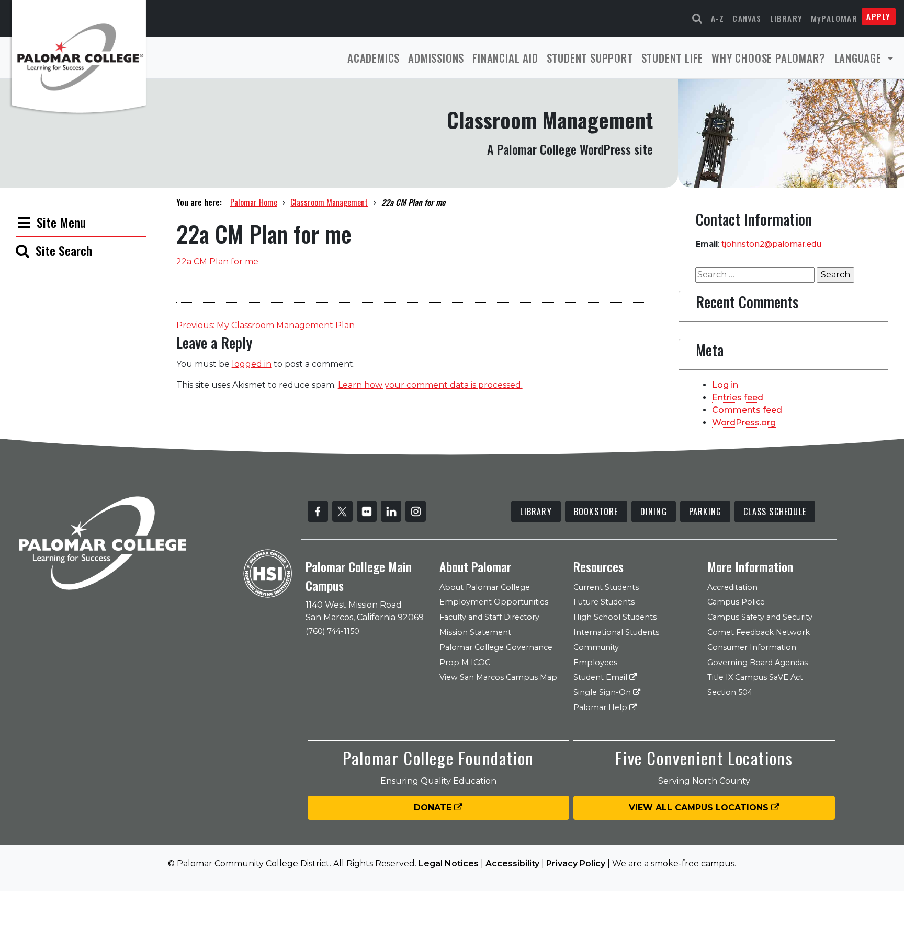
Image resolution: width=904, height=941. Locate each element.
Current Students (606, 587)
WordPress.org (744, 422)
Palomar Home (253, 202)
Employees (595, 662)
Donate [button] (434, 807)
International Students (616, 632)
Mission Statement (475, 632)
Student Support (590, 58)
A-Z (718, 18)
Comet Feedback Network (758, 632)
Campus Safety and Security (759, 617)
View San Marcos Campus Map (498, 677)
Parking (705, 511)
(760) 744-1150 (332, 631)
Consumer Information (751, 647)
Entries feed (737, 397)
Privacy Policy (575, 863)
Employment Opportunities (493, 602)
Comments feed (747, 410)
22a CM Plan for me (217, 261)
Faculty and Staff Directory (489, 617)
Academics (373, 58)
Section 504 (729, 692)
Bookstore (596, 511)
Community (596, 647)
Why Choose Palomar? (768, 58)
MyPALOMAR (834, 18)
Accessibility (512, 863)
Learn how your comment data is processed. (430, 385)
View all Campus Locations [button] (700, 807)
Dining (653, 511)
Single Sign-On (603, 692)
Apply (878, 16)
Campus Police (736, 602)
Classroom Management (329, 202)
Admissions (436, 58)
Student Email (601, 677)
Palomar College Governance (495, 647)
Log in (725, 385)
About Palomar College (484, 587)
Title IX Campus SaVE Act (755, 677)
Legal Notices (449, 863)
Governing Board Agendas (757, 662)
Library (786, 18)
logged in (252, 364)
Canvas (746, 18)
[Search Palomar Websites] (697, 18)
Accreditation (732, 587)
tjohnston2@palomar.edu (771, 244)
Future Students (604, 602)
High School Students (615, 617)
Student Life (672, 58)
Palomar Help (601, 707)
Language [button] (859, 58)
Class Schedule (774, 511)
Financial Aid (505, 58)
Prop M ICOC (464, 662)
